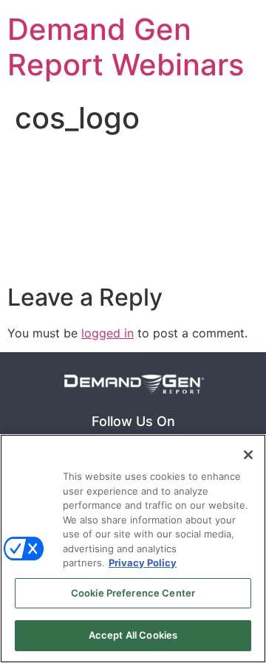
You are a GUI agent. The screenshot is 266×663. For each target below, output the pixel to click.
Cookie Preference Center (133, 593)
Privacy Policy (143, 562)
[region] (133, 548)
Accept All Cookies (133, 635)
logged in (107, 333)
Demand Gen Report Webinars (125, 47)
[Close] (248, 455)
